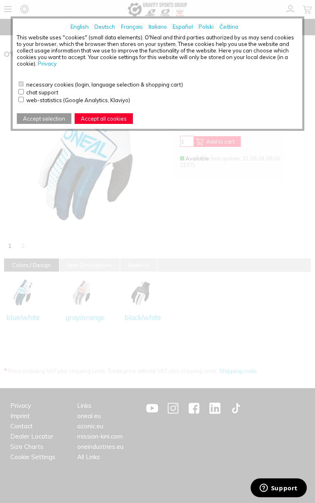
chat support (42, 92)
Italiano (157, 26)
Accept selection (44, 118)
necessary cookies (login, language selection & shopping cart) (104, 84)
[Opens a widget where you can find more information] (278, 488)
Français (132, 26)
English (80, 26)
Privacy (47, 63)
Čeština (228, 26)
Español (183, 26)
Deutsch (104, 26)
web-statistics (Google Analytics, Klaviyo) (78, 100)
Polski (206, 26)
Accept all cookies (104, 118)
